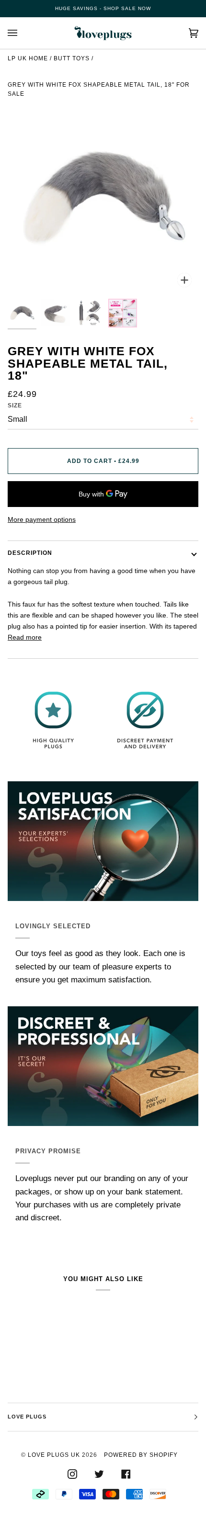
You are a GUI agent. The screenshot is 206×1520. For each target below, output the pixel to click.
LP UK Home (28, 58)
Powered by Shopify (141, 1455)
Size (15, 405)
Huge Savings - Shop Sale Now (103, 8)
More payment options (42, 519)
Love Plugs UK (54, 1455)
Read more (25, 637)
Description (30, 553)
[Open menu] (22, 33)
